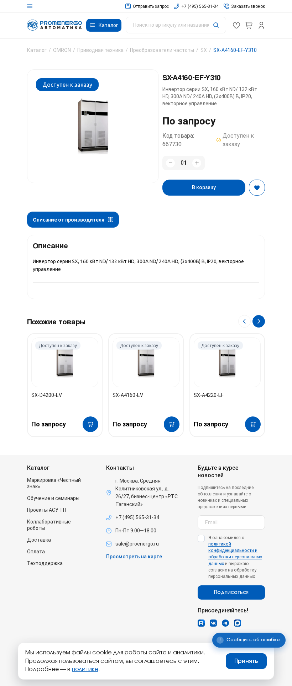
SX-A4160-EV (128, 395)
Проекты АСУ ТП (46, 510)
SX (203, 50)
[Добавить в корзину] (90, 424)
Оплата (36, 551)
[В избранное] (257, 188)
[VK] (213, 623)
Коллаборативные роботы (49, 525)
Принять (246, 661)
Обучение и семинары (53, 498)
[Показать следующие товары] (258, 321)
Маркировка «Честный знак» (54, 483)
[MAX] (237, 623)
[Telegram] (225, 623)
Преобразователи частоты (162, 50)
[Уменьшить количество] (170, 163)
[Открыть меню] (29, 6)
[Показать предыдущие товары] (244, 321)
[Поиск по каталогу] (176, 25)
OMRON (62, 50)
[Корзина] (248, 25)
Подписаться (231, 592)
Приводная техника (100, 50)
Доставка (39, 540)
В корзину (204, 187)
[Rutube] (201, 623)
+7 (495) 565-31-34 (137, 517)
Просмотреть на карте (134, 556)
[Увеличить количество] (196, 163)
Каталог (37, 50)
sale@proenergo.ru (137, 544)
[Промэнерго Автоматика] (54, 25)
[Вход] (261, 25)
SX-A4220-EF (209, 395)
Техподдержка (45, 563)
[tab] (73, 220)
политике (85, 669)
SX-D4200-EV (46, 395)
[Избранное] (236, 25)
